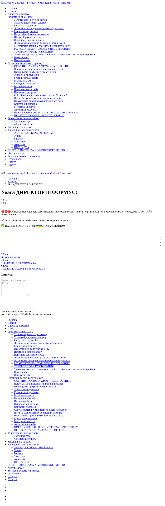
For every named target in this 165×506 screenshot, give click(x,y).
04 (4, 265)
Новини (12, 181)
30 (4, 260)
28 (4, 254)
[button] (21, 16)
